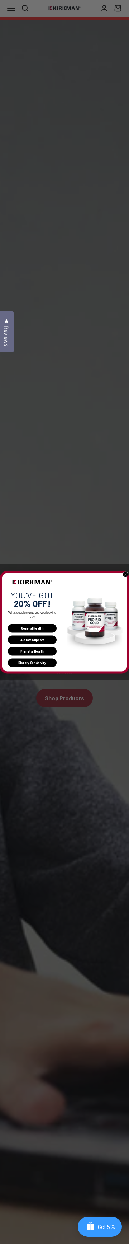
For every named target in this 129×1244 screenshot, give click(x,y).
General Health (32, 628)
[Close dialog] (125, 574)
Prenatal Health (32, 651)
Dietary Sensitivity (32, 662)
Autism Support (32, 639)
